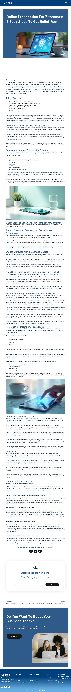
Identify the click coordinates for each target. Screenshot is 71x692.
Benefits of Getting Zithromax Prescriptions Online (23, 105)
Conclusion (12, 110)
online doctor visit (17, 174)
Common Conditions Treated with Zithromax (21, 101)
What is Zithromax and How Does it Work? (21, 100)
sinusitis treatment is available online (28, 160)
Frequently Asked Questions (17, 112)
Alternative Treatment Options (17, 108)
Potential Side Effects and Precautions (20, 107)
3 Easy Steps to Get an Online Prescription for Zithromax (25, 103)
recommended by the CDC (20, 290)
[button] (65, 3)
